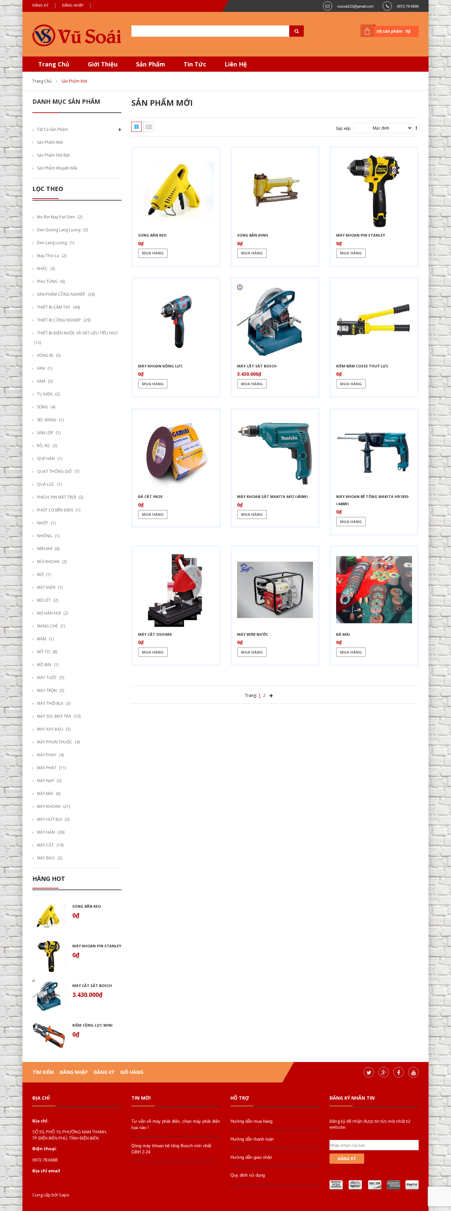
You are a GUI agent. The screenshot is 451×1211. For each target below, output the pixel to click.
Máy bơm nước (252, 634)
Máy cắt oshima (155, 634)
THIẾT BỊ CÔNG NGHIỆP (59, 320)
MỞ (40, 574)
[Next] (271, 695)
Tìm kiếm (43, 1072)
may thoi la (48, 255)
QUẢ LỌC (45, 484)
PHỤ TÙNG (47, 281)
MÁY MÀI (45, 793)
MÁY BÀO (46, 858)
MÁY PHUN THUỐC (54, 742)
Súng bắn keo (86, 906)
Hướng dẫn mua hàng (251, 1121)
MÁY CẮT (45, 845)
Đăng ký (40, 5)
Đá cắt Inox (150, 496)
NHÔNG (44, 536)
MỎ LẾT (44, 600)
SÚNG (42, 407)
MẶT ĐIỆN (46, 587)
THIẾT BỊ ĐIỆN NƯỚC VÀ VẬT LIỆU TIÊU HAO (77, 333)
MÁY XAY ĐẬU (50, 729)
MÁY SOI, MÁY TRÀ (54, 716)
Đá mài (343, 634)
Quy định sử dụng (247, 1175)
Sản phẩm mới (50, 142)
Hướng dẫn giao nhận (251, 1157)
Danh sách (148, 127)
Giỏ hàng (131, 1072)
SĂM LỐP (45, 432)
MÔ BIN (44, 664)
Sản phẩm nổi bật (53, 155)
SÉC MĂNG (46, 420)
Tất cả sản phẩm (52, 129)
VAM (41, 381)
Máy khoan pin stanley (96, 945)
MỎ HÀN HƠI (49, 613)
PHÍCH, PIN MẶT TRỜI (56, 497)
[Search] (288, 31)
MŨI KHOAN (48, 561)
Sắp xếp (343, 128)
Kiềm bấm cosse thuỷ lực (362, 365)
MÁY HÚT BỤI (49, 819)
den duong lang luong (59, 230)
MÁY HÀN (46, 832)
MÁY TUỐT (47, 677)
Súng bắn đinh (252, 235)
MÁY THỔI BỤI (50, 703)
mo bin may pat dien (56, 217)
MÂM (41, 639)
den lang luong (52, 243)
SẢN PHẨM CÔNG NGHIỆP (61, 294)
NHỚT (42, 523)
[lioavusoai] (76, 35)
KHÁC (42, 268)
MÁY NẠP (45, 780)
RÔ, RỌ (43, 445)
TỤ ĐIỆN (44, 394)
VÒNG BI (45, 355)
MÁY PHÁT (46, 768)
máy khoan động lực (160, 365)
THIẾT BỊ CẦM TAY (53, 307)
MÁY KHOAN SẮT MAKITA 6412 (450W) (272, 496)
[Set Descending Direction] (416, 128)
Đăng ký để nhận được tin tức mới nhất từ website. (370, 1124)
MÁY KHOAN (48, 806)
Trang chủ (42, 81)
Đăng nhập (73, 5)
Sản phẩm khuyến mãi (57, 168)
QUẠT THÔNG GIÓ (54, 471)
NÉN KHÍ (44, 548)
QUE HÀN (46, 458)
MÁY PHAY (46, 755)
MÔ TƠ (43, 652)
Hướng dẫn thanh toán (252, 1139)
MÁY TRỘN (47, 690)
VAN (41, 368)
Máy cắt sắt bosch (92, 985)
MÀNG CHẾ (47, 626)
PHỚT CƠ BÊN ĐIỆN (55, 510)
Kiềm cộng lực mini (92, 1025)
